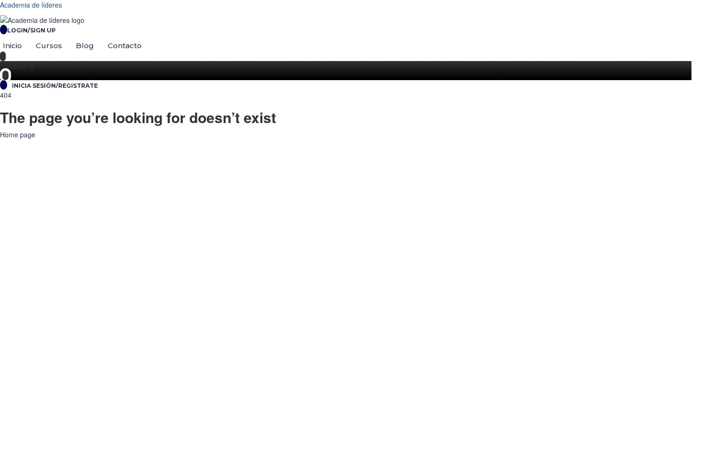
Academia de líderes (31, 5)
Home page (17, 134)
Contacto (125, 45)
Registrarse (71, 411)
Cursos (49, 45)
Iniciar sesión (110, 411)
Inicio (12, 45)
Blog (85, 45)
